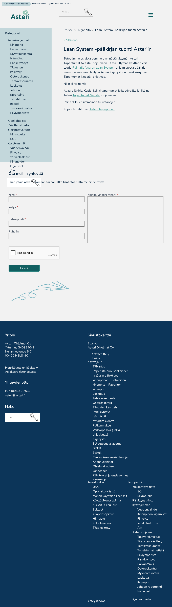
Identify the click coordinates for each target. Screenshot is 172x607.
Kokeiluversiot (102, 523)
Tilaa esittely (101, 528)
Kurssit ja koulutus (105, 505)
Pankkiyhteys (19, 63)
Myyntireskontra (21, 54)
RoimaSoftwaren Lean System (93, 68)
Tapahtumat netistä (150, 550)
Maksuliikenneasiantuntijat (111, 457)
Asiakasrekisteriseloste (20, 372)
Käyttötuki (99, 480)
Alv (139, 528)
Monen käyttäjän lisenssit (110, 496)
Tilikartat (99, 366)
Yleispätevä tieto (19, 130)
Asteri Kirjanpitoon (102, 109)
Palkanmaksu (19, 49)
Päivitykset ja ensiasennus (110, 475)
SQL (13, 139)
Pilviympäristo (19, 113)
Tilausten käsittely (105, 407)
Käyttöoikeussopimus (107, 500)
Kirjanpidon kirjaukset (151, 514)
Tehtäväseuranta (21, 81)
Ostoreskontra (20, 76)
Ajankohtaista (17, 121)
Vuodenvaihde (20, 148)
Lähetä (24, 268)
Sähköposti (17, 219)
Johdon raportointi (149, 587)
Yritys (13, 207)
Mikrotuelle (17, 134)
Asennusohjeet (103, 462)
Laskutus (16, 86)
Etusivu (69, 30)
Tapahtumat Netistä (86, 95)
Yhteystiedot (96, 601)
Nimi (13, 194)
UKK (96, 487)
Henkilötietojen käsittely (21, 368)
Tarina (96, 358)
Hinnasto (99, 519)
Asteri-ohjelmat (18, 40)
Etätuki (97, 453)
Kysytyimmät (16, 143)
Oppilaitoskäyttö (104, 491)
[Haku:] (76, 11)
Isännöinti (16, 58)
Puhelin (14, 231)
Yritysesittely (100, 354)
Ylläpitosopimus (104, 514)
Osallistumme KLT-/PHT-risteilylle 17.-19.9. (52, 3)
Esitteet (98, 509)
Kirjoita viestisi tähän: (103, 194)
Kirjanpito (16, 45)
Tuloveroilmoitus (21, 108)
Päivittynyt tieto (18, 125)
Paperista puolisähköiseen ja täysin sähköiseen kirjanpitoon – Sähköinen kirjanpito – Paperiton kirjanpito (110, 380)
